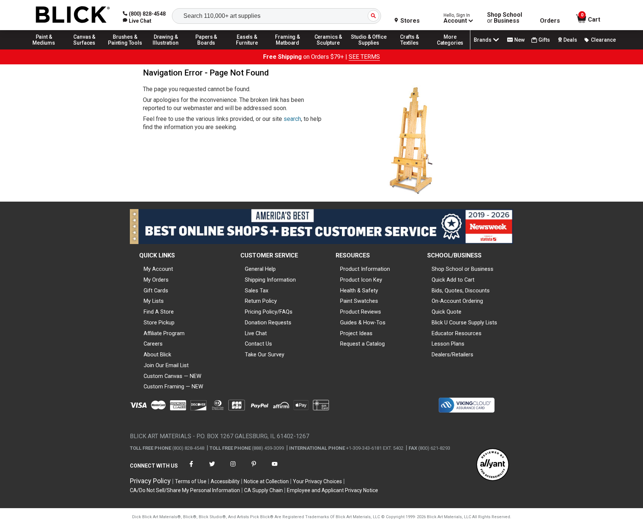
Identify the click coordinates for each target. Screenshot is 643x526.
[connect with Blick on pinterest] (253, 468)
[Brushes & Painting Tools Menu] (125, 49)
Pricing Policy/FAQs (268, 311)
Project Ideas (356, 333)
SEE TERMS (364, 56)
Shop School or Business (462, 269)
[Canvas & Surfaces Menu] (84, 49)
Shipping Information (270, 279)
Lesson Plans (448, 343)
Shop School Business (504, 18)
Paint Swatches (359, 301)
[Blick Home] (73, 15)
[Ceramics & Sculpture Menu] (328, 49)
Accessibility (225, 481)
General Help (260, 269)
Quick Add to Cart (453, 279)
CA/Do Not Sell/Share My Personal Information (185, 490)
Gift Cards (156, 290)
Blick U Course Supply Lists (464, 322)
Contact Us (258, 343)
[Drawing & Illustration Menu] (166, 49)
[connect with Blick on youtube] (274, 468)
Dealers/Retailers (452, 354)
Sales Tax (256, 290)
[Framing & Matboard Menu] (287, 49)
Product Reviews (360, 311)
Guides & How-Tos (363, 322)
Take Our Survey (264, 354)
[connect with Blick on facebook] (191, 468)
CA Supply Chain (263, 490)
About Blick (157, 354)
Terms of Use (191, 481)
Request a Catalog (362, 343)
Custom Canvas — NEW (172, 376)
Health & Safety (359, 290)
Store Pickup (159, 322)
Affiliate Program (164, 333)
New (519, 40)
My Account (158, 269)
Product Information (365, 269)
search (292, 118)
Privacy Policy (150, 481)
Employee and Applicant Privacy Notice (332, 490)
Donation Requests (268, 322)
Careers (153, 343)
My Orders (156, 279)
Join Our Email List (166, 365)
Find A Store (159, 311)
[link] (137, 21)
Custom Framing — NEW (173, 386)
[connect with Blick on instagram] (232, 468)
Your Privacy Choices (317, 481)
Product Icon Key (361, 279)
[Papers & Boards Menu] (206, 49)
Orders (550, 21)
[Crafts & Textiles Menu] (409, 49)
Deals (570, 40)
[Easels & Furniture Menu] (247, 49)
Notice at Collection (266, 481)
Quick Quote (446, 311)
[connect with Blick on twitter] (212, 468)
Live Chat (256, 333)
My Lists (154, 301)
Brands (483, 40)
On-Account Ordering (457, 301)
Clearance (603, 40)
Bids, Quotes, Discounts (461, 290)
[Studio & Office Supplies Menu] (369, 49)
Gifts (544, 40)
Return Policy (261, 301)
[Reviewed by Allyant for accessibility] (492, 465)
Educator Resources (457, 333)
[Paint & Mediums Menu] (44, 49)
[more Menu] (450, 49)
